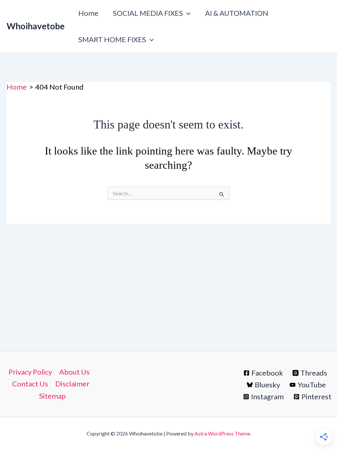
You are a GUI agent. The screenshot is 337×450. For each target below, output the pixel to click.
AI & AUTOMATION (236, 13)
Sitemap (52, 395)
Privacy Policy (30, 371)
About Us (74, 371)
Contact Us (30, 383)
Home (88, 13)
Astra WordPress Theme (222, 433)
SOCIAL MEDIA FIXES (148, 13)
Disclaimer (72, 383)
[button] (187, 13)
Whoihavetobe (36, 26)
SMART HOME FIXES (112, 39)
